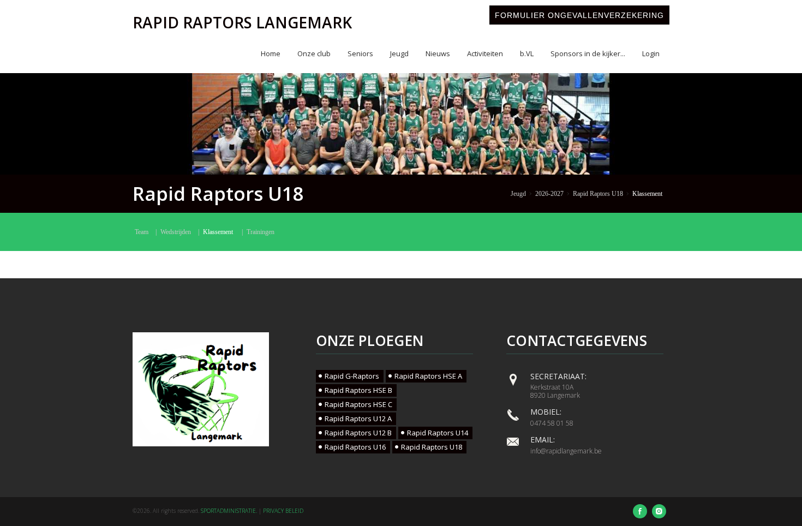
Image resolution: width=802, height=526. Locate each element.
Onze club (314, 53)
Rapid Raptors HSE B (358, 390)
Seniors (360, 53)
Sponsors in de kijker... (587, 53)
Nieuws (438, 53)
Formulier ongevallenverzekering (579, 15)
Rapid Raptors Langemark (242, 22)
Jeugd (399, 53)
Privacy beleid (283, 511)
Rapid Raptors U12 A (358, 418)
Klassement (647, 194)
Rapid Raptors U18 (598, 194)
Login (651, 53)
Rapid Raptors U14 (437, 433)
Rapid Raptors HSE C (358, 404)
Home (270, 53)
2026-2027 (549, 194)
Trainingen (260, 232)
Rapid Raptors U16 (355, 447)
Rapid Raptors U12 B (358, 433)
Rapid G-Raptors (352, 376)
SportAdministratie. (229, 511)
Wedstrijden (175, 232)
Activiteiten (485, 53)
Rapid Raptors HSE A (428, 376)
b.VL (527, 53)
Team (141, 232)
